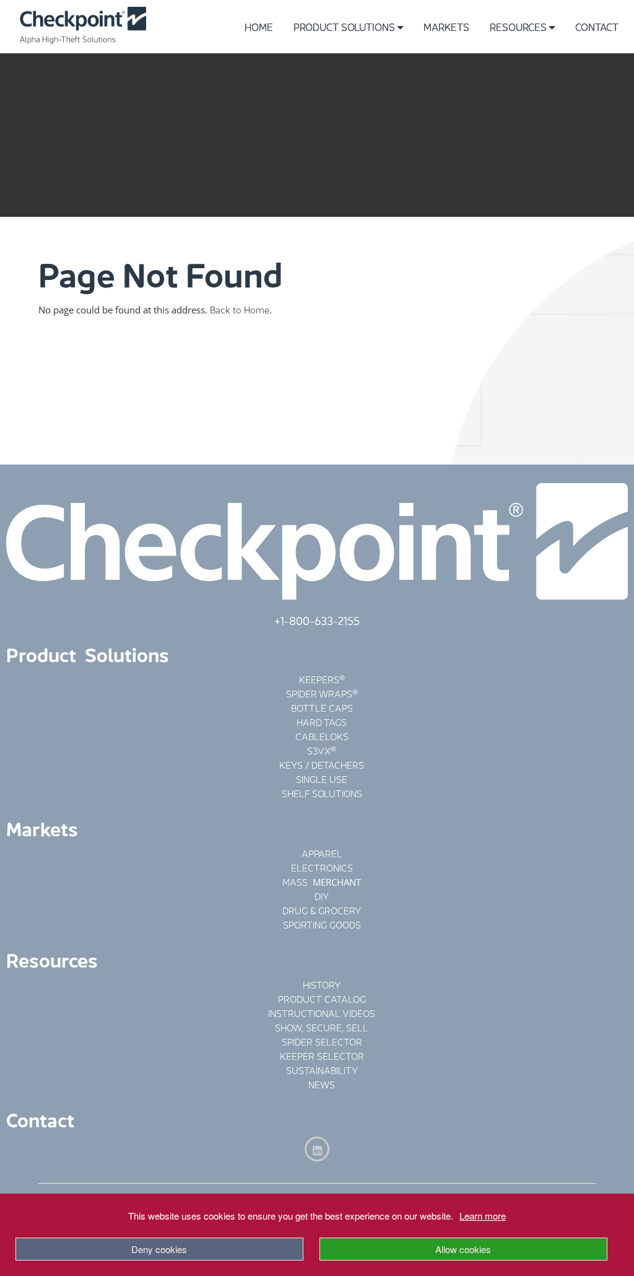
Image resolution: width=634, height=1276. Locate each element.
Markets (446, 26)
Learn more (482, 1215)
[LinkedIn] (317, 1149)
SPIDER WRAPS (319, 693)
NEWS (321, 1084)
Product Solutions (344, 26)
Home (259, 26)
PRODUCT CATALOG (322, 998)
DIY (322, 895)
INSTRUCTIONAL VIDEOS (321, 1012)
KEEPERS (319, 678)
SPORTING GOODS (322, 924)
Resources (518, 26)
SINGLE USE (321, 778)
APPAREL (322, 853)
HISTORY (322, 984)
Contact (597, 26)
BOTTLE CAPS (322, 707)
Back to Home (239, 309)
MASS (296, 881)
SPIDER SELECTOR (322, 1041)
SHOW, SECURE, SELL (321, 1027)
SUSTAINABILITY (322, 1069)
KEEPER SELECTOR (322, 1055)
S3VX (319, 750)
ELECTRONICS (322, 867)
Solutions (127, 653)
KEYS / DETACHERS (321, 764)
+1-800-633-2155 (317, 619)
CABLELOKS (322, 735)
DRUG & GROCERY (321, 909)
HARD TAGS (322, 721)
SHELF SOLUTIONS (322, 792)
